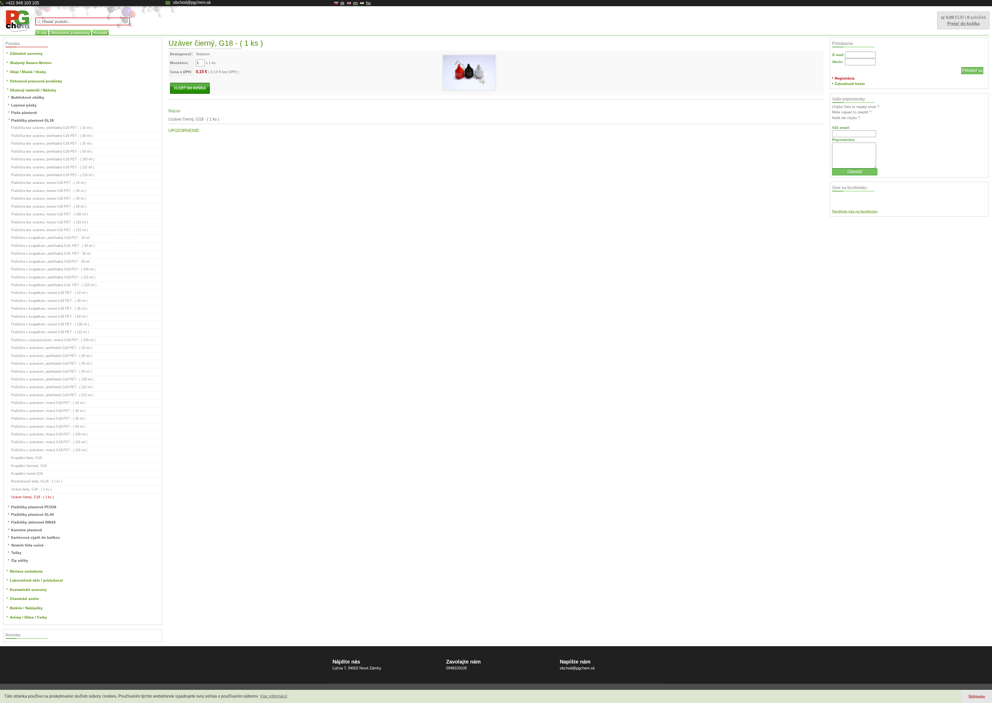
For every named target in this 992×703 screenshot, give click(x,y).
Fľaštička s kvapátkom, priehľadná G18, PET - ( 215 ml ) (53, 285)
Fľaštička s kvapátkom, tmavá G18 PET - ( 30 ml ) (49, 301)
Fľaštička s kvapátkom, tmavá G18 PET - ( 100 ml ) (50, 324)
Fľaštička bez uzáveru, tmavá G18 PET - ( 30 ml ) (48, 191)
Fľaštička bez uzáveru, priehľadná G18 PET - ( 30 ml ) (51, 136)
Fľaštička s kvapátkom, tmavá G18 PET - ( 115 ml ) (50, 332)
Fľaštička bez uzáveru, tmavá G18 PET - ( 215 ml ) (49, 230)
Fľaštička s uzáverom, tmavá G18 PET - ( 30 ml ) (48, 411)
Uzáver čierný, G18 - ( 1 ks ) (32, 497)
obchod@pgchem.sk (192, 2)
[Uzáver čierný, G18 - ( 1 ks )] (469, 72)
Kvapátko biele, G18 (26, 458)
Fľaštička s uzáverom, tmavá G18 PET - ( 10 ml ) (48, 403)
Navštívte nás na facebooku (855, 211)
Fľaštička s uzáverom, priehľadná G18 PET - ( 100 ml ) (52, 379)
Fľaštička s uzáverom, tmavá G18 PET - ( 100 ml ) (49, 434)
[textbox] (82, 21)
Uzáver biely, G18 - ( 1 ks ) (31, 489)
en (355, 3)
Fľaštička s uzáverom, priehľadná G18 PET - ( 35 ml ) (51, 363)
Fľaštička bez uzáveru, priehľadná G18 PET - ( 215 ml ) (52, 175)
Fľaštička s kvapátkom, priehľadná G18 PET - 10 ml (50, 238)
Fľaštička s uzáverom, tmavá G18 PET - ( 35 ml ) (48, 418)
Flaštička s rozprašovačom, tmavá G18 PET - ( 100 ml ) (53, 340)
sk (342, 3)
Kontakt (100, 33)
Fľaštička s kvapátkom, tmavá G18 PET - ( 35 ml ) (49, 308)
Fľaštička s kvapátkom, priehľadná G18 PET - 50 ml (50, 261)
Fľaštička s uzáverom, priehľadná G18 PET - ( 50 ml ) (51, 371)
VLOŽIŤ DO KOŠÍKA (190, 88)
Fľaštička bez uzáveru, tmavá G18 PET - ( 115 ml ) (49, 222)
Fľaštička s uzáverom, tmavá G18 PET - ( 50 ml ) (48, 426)
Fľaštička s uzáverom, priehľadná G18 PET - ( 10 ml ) (51, 348)
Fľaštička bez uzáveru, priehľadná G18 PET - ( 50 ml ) (51, 151)
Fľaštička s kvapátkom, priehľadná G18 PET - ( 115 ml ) (53, 277)
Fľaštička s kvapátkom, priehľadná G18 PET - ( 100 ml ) (53, 269)
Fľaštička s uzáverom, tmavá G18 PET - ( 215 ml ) (49, 450)
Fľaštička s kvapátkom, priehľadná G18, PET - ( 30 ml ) (53, 246)
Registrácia (845, 78)
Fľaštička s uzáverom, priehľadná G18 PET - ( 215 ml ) (52, 395)
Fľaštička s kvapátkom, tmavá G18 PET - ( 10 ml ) (49, 293)
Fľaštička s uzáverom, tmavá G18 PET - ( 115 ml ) (49, 442)
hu (368, 3)
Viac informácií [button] (273, 696)
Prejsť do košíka (963, 23)
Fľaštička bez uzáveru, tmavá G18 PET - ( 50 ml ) (48, 206)
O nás (42, 33)
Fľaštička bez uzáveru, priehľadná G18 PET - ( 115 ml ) (52, 167)
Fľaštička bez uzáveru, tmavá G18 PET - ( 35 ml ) (48, 198)
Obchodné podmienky (70, 33)
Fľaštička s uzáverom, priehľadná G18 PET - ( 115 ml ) (52, 387)
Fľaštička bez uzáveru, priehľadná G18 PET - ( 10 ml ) (51, 128)
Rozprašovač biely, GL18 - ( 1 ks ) (36, 481)
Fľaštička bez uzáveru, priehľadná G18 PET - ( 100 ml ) (52, 159)
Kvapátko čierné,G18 (27, 473)
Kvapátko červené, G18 (29, 466)
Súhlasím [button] (976, 696)
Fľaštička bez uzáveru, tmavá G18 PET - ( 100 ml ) (49, 214)
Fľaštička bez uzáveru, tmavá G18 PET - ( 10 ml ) (48, 183)
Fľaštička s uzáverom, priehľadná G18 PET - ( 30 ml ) (51, 356)
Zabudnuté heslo (850, 84)
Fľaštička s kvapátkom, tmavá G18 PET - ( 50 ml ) (49, 316)
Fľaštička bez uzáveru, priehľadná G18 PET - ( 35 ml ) (51, 143)
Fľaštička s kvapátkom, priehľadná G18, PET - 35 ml (50, 253)
